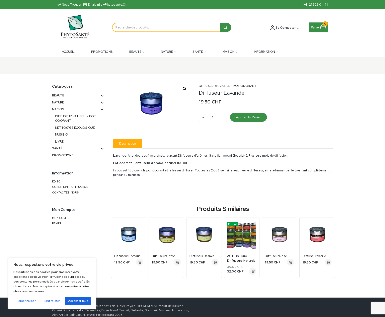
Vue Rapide (139, 224)
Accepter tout (78, 301)
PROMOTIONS (102, 52)
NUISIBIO (61, 135)
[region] (52, 283)
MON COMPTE (61, 218)
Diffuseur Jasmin (201, 256)
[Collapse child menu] (101, 109)
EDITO (56, 181)
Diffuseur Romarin (127, 256)
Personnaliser (26, 301)
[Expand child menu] (101, 95)
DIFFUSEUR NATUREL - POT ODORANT (227, 86)
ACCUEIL (68, 52)
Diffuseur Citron (163, 256)
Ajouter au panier (248, 117)
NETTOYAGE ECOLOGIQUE (75, 128)
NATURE (58, 102)
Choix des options (252, 271)
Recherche (225, 27)
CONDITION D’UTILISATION (70, 187)
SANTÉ (57, 148)
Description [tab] (127, 144)
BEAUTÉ (58, 95)
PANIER (56, 223)
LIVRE (59, 142)
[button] (297, 28)
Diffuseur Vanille (314, 256)
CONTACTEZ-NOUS (65, 192)
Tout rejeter (52, 301)
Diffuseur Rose (276, 256)
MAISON (58, 109)
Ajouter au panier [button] (139, 262)
